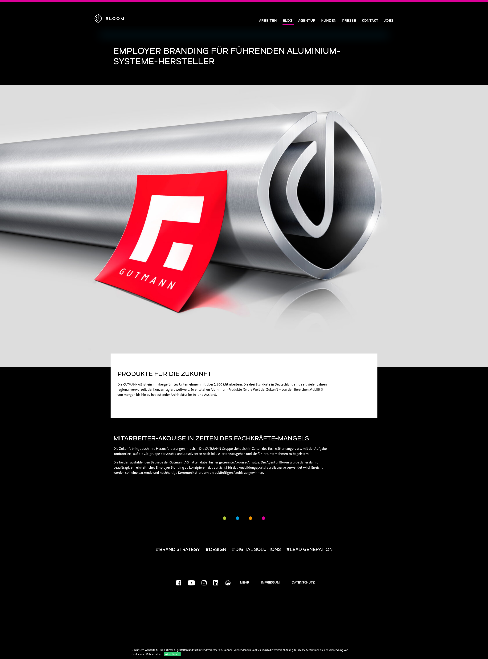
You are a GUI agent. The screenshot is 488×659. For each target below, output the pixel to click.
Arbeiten (268, 21)
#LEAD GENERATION (309, 550)
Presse (349, 21)
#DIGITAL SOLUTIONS (256, 550)
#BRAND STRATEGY (178, 550)
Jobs (388, 21)
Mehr (244, 582)
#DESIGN (215, 550)
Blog (287, 21)
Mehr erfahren (154, 654)
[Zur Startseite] (109, 18)
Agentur (306, 21)
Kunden (328, 21)
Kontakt (370, 21)
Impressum (270, 582)
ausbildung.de (276, 468)
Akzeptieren (172, 654)
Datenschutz (303, 582)
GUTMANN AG (132, 384)
